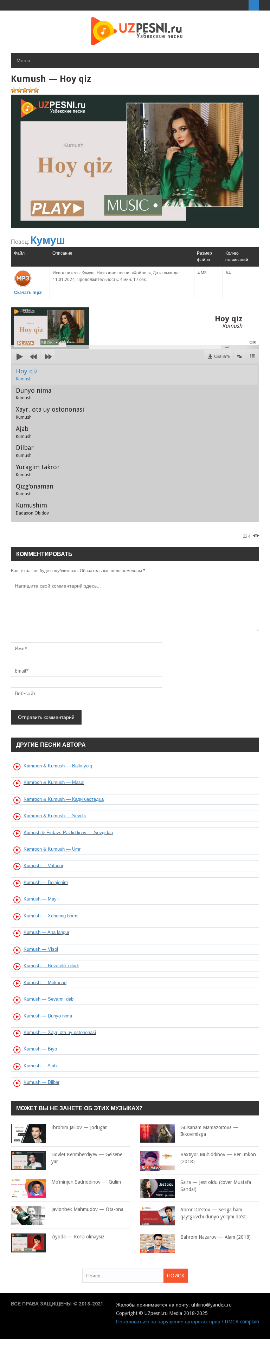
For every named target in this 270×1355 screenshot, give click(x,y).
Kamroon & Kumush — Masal (54, 782)
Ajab (24, 432)
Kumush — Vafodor (43, 865)
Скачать (222, 356)
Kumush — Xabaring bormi (51, 915)
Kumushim (32, 509)
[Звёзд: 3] (25, 90)
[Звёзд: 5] (36, 90)
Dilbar (25, 451)
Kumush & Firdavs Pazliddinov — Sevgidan (68, 832)
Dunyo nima (33, 394)
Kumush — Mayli (41, 899)
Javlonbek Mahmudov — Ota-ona (87, 1209)
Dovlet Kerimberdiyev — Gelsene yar (86, 1158)
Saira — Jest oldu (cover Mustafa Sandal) (215, 1185)
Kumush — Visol (41, 949)
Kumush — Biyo (40, 1049)
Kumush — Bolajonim (46, 882)
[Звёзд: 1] (14, 90)
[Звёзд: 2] (19, 90)
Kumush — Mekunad (45, 982)
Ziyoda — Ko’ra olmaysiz (77, 1236)
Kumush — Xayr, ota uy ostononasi (60, 1032)
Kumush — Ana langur (46, 932)
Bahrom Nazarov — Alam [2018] (215, 1237)
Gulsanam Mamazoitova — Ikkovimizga (209, 1131)
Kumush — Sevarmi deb (48, 999)
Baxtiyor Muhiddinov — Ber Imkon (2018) (218, 1158)
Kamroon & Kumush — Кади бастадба (64, 799)
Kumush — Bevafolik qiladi (51, 965)
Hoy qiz (27, 374)
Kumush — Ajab (40, 1065)
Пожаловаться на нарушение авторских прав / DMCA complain (187, 1321)
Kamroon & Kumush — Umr (52, 849)
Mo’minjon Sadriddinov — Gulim (86, 1182)
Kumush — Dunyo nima (48, 1016)
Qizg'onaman (34, 490)
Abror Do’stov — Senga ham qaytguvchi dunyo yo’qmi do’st (213, 1213)
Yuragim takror (38, 470)
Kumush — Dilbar (41, 1082)
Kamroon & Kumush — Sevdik (55, 815)
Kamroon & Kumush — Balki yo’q (58, 765)
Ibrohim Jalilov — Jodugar (79, 1127)
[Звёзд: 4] (30, 90)
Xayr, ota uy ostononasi (50, 413)
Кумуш (47, 240)
